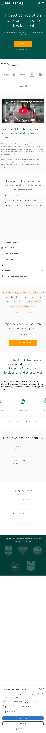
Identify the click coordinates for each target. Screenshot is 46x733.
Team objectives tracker (20, 448)
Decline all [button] (22, 724)
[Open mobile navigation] (43, 3)
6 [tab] (26, 421)
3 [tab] (16, 421)
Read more (14, 697)
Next (40, 421)
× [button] (43, 688)
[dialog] (23, 709)
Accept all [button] (23, 718)
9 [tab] (36, 421)
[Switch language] (39, 3)
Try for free (23, 44)
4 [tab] (19, 421)
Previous (6, 421)
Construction (18, 514)
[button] (23, 728)
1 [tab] (9, 421)
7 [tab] (29, 421)
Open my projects (23, 342)
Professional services (22, 500)
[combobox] (40, 689)
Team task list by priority (20, 462)
